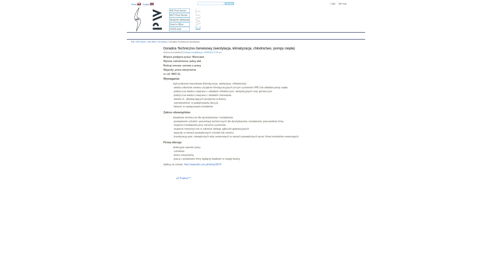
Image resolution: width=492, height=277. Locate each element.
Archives (256, 35)
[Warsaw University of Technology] (157, 29)
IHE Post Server (178, 10)
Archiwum (163, 42)
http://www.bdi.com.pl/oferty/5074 (202, 164)
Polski (134, 4)
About (175, 35)
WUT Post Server (179, 15)
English (146, 4)
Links (278, 35)
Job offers (152, 42)
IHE (132, 35)
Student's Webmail (179, 19)
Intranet (290, 35)
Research (225, 35)
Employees (190, 35)
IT (268, 35)
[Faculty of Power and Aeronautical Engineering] (137, 30)
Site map (342, 4)
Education (208, 35)
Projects (240, 35)
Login (332, 4)
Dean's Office (177, 24)
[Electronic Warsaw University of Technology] (197, 29)
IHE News (160, 35)
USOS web (175, 29)
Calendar (145, 35)
